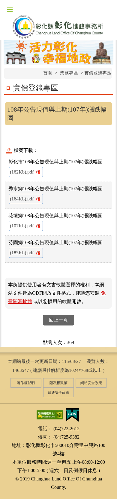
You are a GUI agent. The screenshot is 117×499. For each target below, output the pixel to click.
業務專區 (69, 73)
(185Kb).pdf (22, 252)
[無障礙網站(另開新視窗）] (50, 414)
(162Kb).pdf (22, 172)
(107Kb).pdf (22, 226)
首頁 (47, 73)
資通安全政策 (58, 392)
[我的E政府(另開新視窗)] (72, 414)
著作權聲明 (26, 383)
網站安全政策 (91, 383)
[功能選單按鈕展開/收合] (9, 9)
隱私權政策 (59, 383)
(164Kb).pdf (22, 199)
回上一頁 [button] (58, 320)
